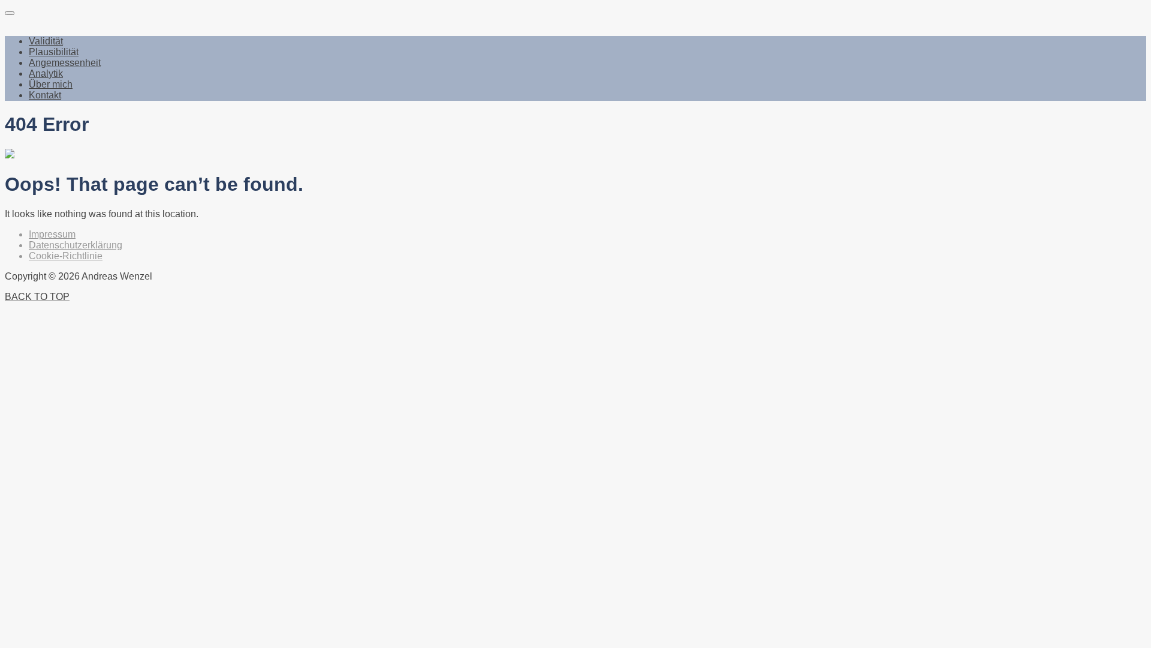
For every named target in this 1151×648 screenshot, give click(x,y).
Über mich (51, 84)
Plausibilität (54, 52)
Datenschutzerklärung (75, 245)
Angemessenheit (65, 63)
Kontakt (45, 95)
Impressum (52, 234)
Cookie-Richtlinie (66, 256)
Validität (46, 41)
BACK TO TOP (37, 297)
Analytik (46, 73)
